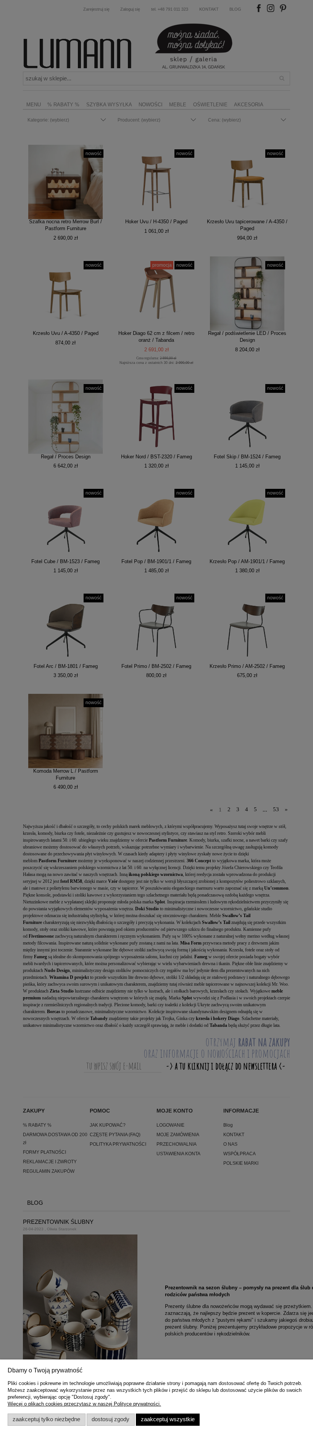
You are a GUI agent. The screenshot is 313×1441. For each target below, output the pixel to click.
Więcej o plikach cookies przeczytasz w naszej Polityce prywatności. (84, 1404)
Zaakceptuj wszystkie (168, 1419)
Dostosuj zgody (110, 1419)
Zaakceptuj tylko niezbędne (46, 1419)
